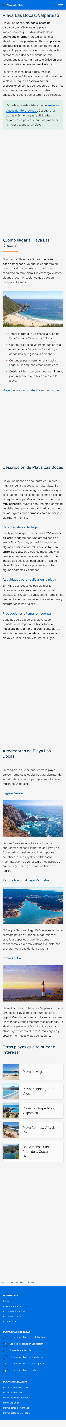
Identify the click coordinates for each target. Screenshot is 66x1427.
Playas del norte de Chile (16, 1387)
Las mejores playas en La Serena (25, 1370)
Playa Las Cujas (11, 1402)
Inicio (6, 1301)
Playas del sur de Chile (20, 1350)
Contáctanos (9, 1321)
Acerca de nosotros (13, 1306)
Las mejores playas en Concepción (26, 1343)
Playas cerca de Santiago (16, 1408)
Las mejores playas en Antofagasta (27, 1363)
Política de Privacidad (14, 1311)
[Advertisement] (33, 182)
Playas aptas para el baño (16, 1413)
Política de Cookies (13, 1316)
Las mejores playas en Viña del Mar (26, 1357)
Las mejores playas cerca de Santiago (28, 1337)
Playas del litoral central (15, 1397)
